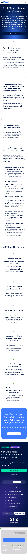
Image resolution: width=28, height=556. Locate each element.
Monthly (8, 513)
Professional (17, 482)
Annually (20, 513)
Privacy (13, 549)
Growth (11, 482)
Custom (23, 482)
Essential (5, 482)
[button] (14, 33)
